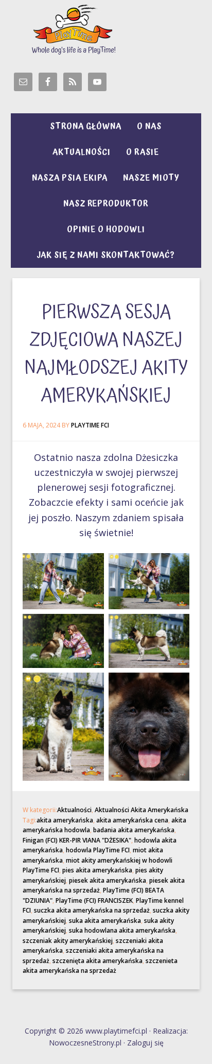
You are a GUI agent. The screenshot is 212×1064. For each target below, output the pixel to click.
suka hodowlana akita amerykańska (122, 930)
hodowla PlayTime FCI (98, 850)
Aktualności (74, 809)
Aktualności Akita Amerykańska (141, 809)
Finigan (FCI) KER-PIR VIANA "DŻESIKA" (77, 840)
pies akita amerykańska (97, 870)
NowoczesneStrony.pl (85, 1043)
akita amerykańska (65, 820)
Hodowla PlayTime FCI (106, 28)
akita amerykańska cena (132, 820)
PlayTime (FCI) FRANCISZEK (94, 900)
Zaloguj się (145, 1043)
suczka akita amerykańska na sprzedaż (92, 910)
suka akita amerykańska (105, 920)
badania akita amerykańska (133, 830)
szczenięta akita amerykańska (97, 960)
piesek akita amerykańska (107, 880)
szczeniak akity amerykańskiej (68, 940)
